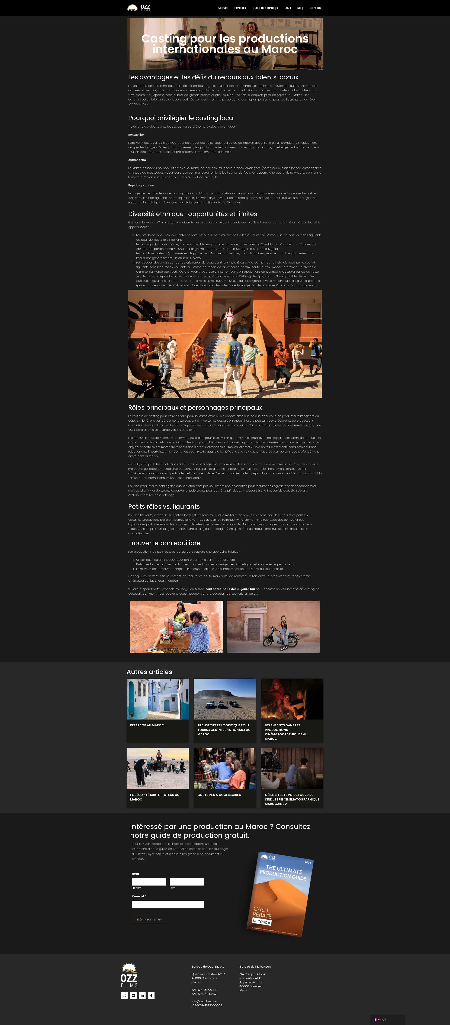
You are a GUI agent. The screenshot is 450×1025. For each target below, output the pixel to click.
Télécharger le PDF (149, 919)
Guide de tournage (265, 8)
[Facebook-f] (151, 995)
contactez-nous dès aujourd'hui (230, 589)
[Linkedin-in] (142, 995)
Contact (315, 8)
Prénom (137, 887)
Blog (300, 8)
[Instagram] (124, 995)
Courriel (139, 896)
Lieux (287, 8)
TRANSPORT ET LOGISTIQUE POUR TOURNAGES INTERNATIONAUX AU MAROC (223, 729)
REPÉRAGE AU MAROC (147, 725)
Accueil (223, 8)
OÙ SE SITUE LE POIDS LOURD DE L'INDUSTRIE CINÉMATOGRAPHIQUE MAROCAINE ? (292, 799)
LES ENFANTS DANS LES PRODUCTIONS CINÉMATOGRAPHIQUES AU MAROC (286, 732)
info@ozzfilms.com (205, 1001)
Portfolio (240, 8)
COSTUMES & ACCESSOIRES (219, 795)
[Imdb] (133, 995)
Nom (172, 887)
